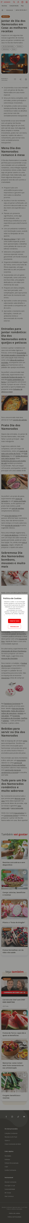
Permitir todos (14, 621)
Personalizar (14, 626)
